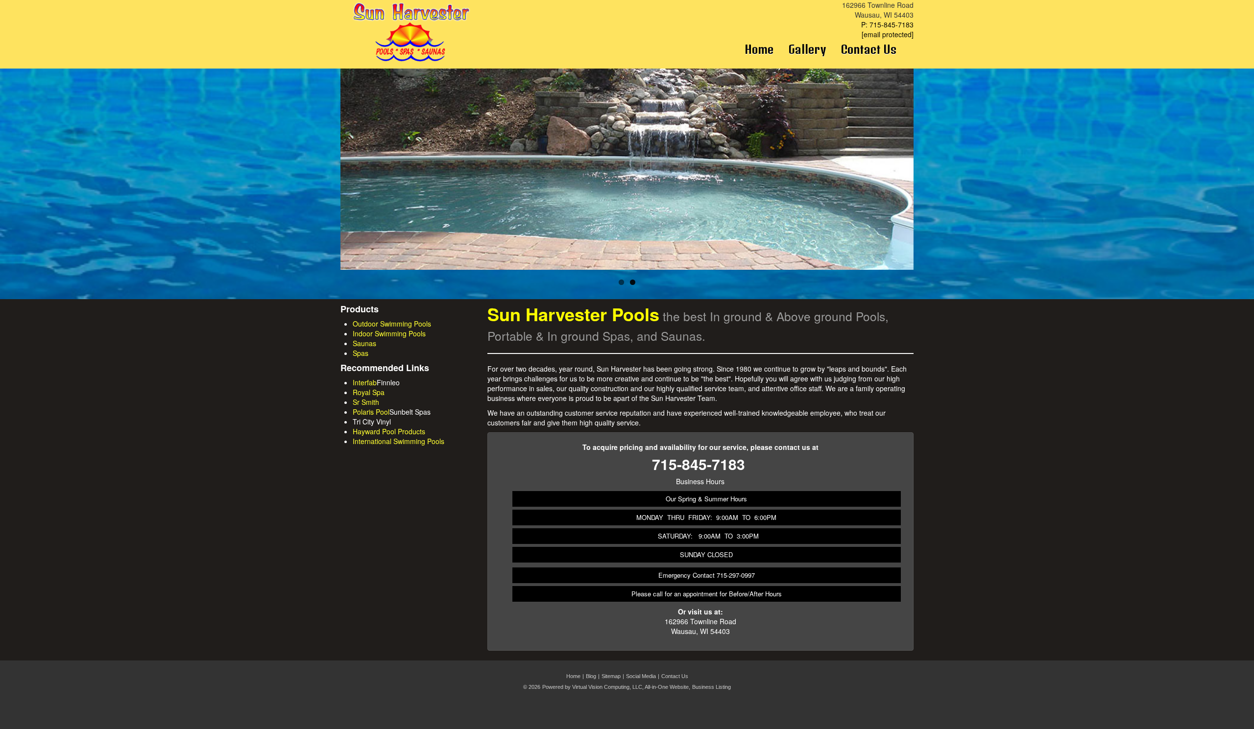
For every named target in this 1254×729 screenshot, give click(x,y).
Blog (591, 676)
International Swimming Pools (398, 441)
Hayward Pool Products (389, 431)
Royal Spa (369, 392)
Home (759, 49)
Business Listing (711, 687)
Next (931, 178)
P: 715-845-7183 (887, 24)
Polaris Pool (371, 412)
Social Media (641, 676)
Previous (326, 178)
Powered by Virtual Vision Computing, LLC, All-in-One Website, (616, 687)
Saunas (364, 343)
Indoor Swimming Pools (389, 333)
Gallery (807, 49)
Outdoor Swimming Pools (392, 324)
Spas (360, 353)
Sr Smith (366, 402)
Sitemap (611, 676)
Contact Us (868, 49)
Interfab (365, 382)
